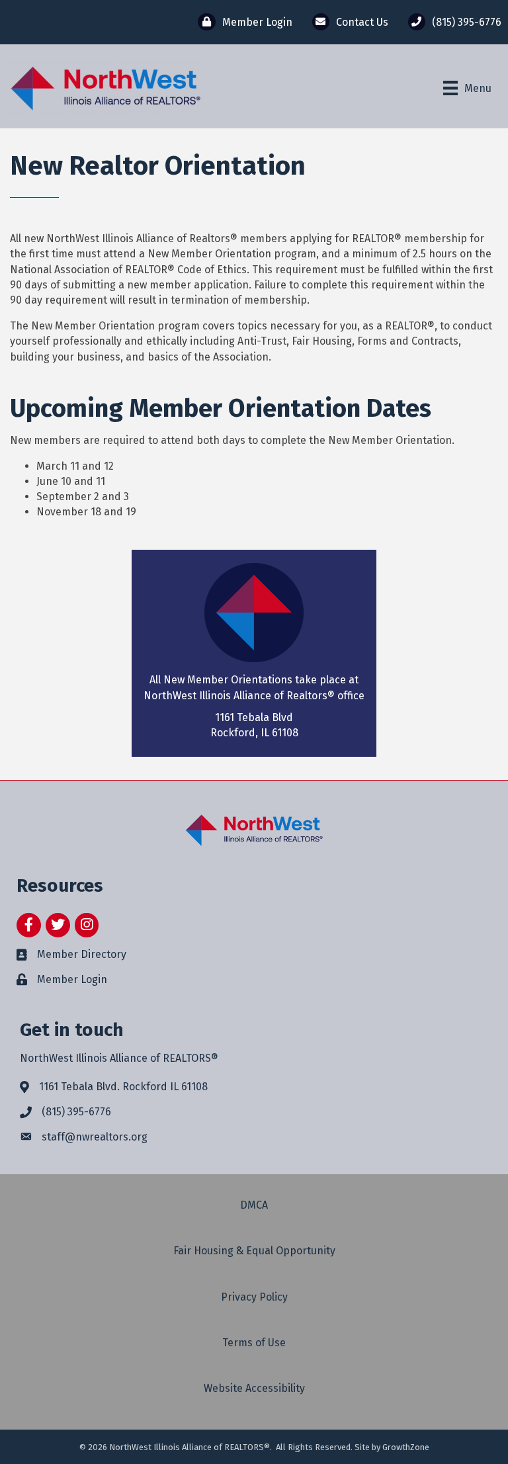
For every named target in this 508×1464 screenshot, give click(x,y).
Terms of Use (254, 1342)
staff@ (58, 1137)
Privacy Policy (254, 1297)
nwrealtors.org (111, 1137)
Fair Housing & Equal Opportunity (254, 1250)
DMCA (254, 1205)
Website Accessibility (254, 1388)
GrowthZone (405, 1447)
